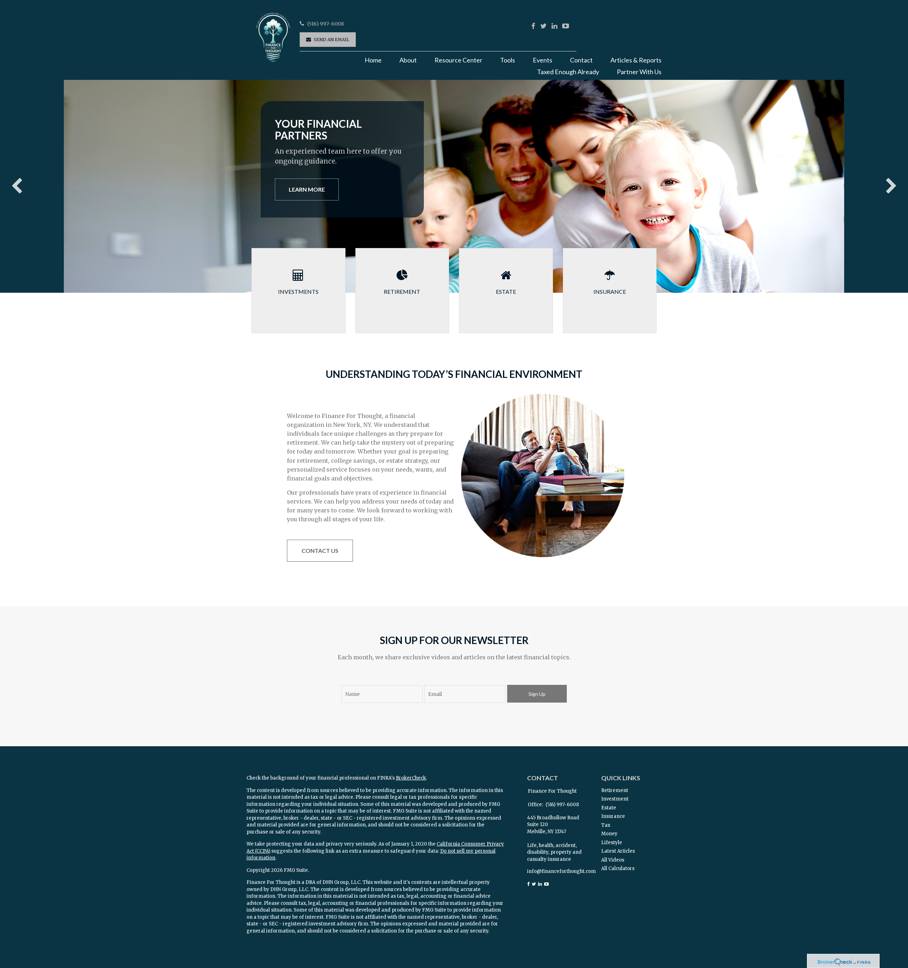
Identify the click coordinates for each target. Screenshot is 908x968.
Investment (615, 799)
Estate (608, 808)
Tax (605, 825)
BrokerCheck (411, 778)
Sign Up (537, 694)
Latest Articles (618, 851)
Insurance (613, 816)
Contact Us (319, 550)
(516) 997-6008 (325, 24)
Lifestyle (611, 843)
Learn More (307, 189)
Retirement (614, 790)
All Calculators (618, 868)
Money (609, 834)
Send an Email (331, 39)
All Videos (612, 860)
